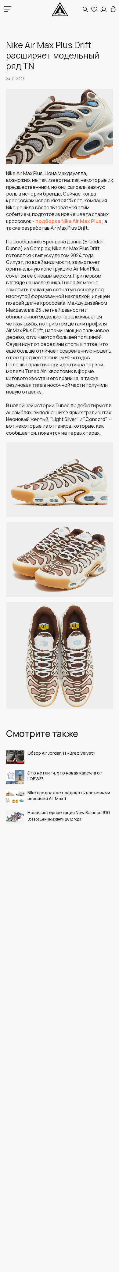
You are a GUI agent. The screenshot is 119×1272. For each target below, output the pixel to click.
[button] (85, 9)
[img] (113, 9)
